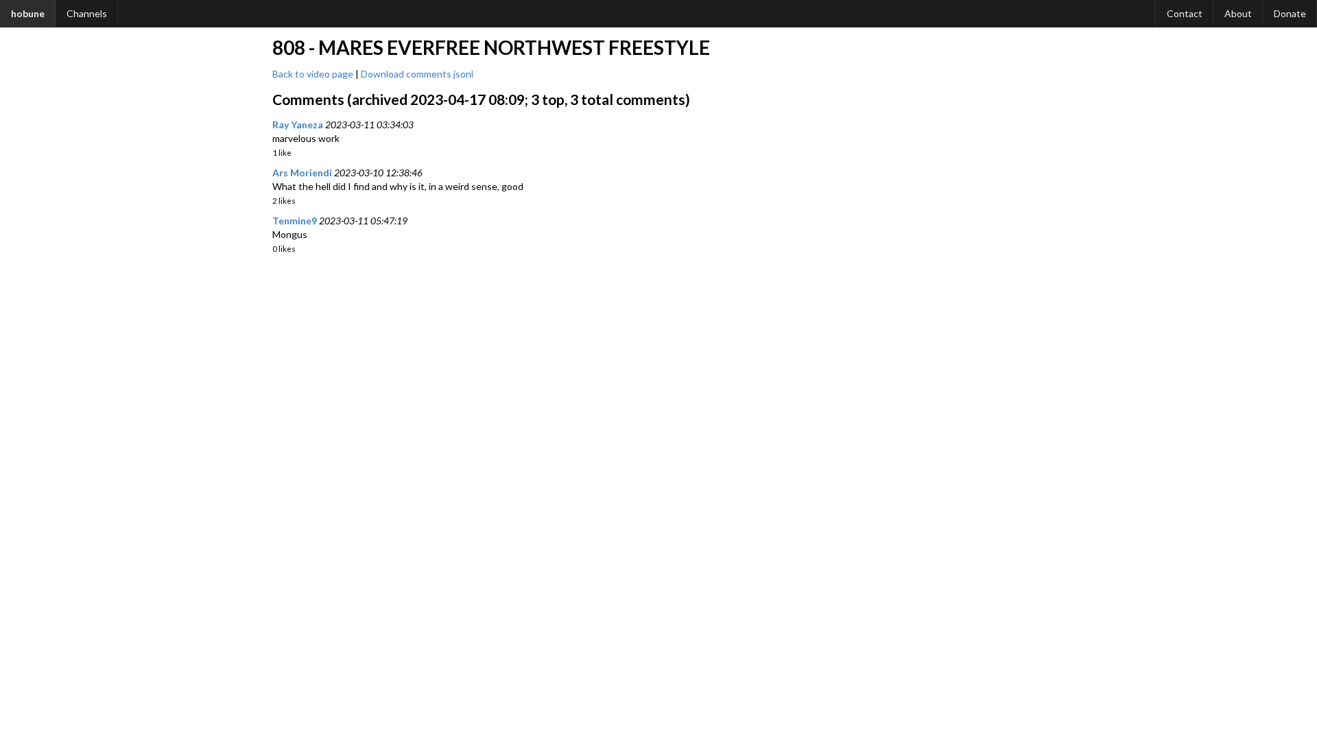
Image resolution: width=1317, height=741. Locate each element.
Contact (1184, 13)
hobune (28, 13)
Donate (1290, 13)
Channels (87, 13)
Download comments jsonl (417, 74)
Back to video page (312, 74)
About (1238, 13)
